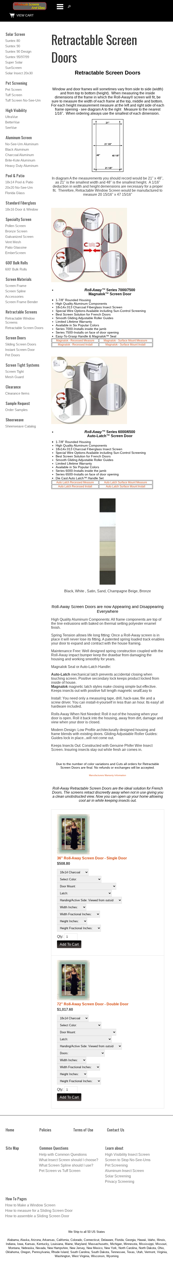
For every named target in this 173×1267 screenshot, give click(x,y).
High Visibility (16, 110)
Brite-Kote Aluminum (20, 160)
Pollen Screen (15, 226)
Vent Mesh (13, 242)
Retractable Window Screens (20, 320)
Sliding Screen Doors (20, 344)
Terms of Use (83, 1130)
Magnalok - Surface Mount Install (125, 344)
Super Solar (14, 62)
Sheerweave (15, 419)
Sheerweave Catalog (20, 426)
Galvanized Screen (19, 236)
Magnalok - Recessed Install (75, 344)
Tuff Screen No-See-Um (23, 100)
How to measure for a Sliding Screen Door (39, 1211)
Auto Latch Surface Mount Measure (125, 482)
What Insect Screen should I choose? (68, 1160)
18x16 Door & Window (21, 209)
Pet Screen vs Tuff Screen (59, 1171)
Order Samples (16, 410)
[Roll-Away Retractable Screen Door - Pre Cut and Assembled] (107, 834)
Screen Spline (15, 291)
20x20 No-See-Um (19, 187)
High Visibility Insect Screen (127, 1154)
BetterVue (12, 122)
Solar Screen (15, 34)
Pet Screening (16, 83)
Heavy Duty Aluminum (21, 166)
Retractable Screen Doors (24, 328)
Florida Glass (15, 193)
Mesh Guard (14, 377)
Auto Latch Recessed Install (75, 486)
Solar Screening (118, 1176)
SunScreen (13, 68)
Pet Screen (13, 89)
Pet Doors (12, 355)
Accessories (14, 296)
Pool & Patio (15, 175)
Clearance (13, 387)
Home (10, 1130)
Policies (45, 1130)
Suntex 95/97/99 (17, 57)
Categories (60, 6)
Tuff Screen (13, 95)
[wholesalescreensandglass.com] (29, 9)
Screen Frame (15, 286)
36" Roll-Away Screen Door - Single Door (92, 858)
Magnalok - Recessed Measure (75, 340)
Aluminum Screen (19, 137)
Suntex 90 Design (18, 51)
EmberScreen (15, 253)
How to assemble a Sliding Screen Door (37, 1216)
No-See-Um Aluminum (22, 144)
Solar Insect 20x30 (19, 73)
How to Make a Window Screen (30, 1205)
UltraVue (11, 117)
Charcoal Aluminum (19, 155)
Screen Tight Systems (22, 365)
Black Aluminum (17, 149)
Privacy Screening (119, 1181)
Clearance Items (17, 393)
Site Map (12, 1148)
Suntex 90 (12, 46)
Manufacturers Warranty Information (107, 775)
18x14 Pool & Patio (19, 182)
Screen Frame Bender (21, 302)
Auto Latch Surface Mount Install (125, 486)
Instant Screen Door (20, 350)
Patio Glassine (16, 247)
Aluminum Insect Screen (124, 1171)
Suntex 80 (12, 41)
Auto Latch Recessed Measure (75, 482)
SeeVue (11, 127)
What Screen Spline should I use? (66, 1165)
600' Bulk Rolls (16, 269)
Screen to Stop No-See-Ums (127, 1160)
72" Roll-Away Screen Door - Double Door (92, 1004)
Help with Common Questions (63, 1154)
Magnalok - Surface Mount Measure (125, 340)
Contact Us (115, 1130)
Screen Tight (14, 371)
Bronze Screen (16, 231)
